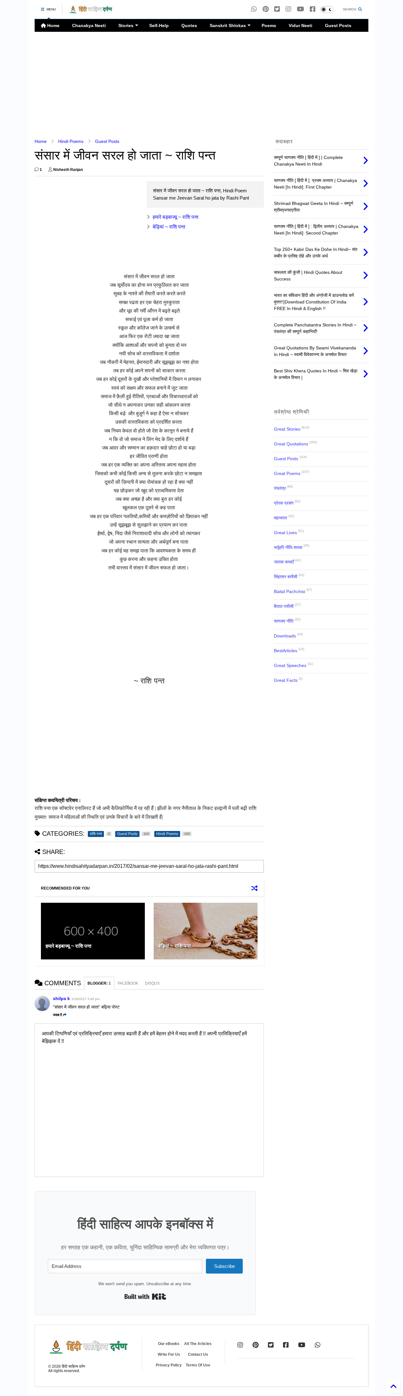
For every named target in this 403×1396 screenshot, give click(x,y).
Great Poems (287, 473)
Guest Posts (338, 25)
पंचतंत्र (280, 488)
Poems (269, 25)
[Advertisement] (201, 85)
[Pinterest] (266, 9)
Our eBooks (168, 1344)
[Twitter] (271, 1345)
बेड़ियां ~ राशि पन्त (169, 226)
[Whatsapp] (254, 9)
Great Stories (287, 429)
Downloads (285, 635)
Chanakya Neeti (89, 25)
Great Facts (286, 680)
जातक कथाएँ (284, 561)
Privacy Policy (169, 1365)
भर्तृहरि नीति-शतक (288, 547)
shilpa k (61, 998)
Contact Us (198, 1354)
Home (53, 25)
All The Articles (198, 1344)
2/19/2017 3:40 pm (85, 999)
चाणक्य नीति (283, 621)
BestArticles (285, 650)
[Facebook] (312, 9)
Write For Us (169, 1354)
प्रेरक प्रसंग (283, 503)
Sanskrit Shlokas (228, 25)
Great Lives (285, 532)
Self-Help (159, 25)
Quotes (189, 25)
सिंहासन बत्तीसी (285, 576)
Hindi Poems (70, 141)
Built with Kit (145, 1296)
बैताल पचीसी (283, 606)
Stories (125, 25)
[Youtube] (300, 9)
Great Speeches (290, 665)
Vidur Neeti (300, 25)
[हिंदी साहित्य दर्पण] (91, 11)
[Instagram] (288, 9)
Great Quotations (291, 443)
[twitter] (277, 9)
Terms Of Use (198, 1365)
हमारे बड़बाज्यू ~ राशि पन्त (175, 217)
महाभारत (280, 517)
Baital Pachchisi (289, 591)
